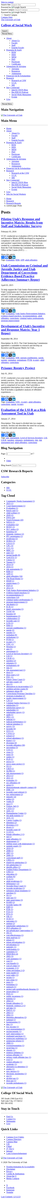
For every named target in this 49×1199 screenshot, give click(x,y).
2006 (9, 855)
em (9, 1076)
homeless (11, 532)
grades (10, 1069)
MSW (13, 57)
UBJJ (10, 769)
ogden (10, 757)
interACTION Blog (19, 90)
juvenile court (13, 830)
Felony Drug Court (15, 679)
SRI (13, 85)
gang (9, 754)
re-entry (36, 360)
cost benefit (12, 963)
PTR (9, 909)
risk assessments (14, 569)
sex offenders (13, 783)
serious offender (14, 1055)
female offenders (14, 1003)
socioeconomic (13, 1031)
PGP (9, 759)
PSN (9, 994)
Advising (15, 69)
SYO (9, 731)
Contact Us (11, 1119)
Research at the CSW (20, 173)
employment (12, 583)
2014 (9, 564)
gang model (12, 973)
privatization (12, 945)
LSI (45, 438)
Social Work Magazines (21, 94)
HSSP (10, 581)
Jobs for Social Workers (16, 194)
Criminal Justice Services (18, 703)
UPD (9, 872)
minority (11, 797)
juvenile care (13, 621)
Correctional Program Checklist (20, 693)
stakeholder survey (15, 712)
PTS (9, 914)
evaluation (10, 260)
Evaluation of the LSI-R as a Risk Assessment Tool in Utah (23, 411)
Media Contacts (12, 1178)
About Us (15, 40)
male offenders (13, 839)
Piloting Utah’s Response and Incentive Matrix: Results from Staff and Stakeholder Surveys (22, 222)
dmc (9, 1024)
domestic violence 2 (15, 1006)
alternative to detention (17, 1067)
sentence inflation (15, 1052)
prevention (12, 747)
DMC (10, 790)
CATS (10, 808)
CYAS (10, 733)
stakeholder (12, 710)
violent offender (14, 1062)
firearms (11, 647)
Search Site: (6, 5)
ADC (10, 811)
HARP (10, 902)
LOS (9, 623)
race (9, 804)
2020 (9, 515)
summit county (13, 846)
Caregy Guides (14, 820)
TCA (9, 879)
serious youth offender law (18, 1057)
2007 (9, 853)
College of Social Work (16, 25)
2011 (9, 778)
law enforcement (14, 794)
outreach (11, 987)
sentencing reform (15, 1041)
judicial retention (14, 724)
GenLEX (11, 557)
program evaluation (15, 696)
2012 (9, 588)
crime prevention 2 (15, 970)
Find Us (9, 1116)
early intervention (15, 1034)
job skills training (14, 815)
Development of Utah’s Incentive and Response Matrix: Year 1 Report (23, 329)
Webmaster (10, 1121)
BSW (13, 52)
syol (9, 1059)
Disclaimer (10, 1169)
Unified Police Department (18, 869)
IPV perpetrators (14, 536)
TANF (10, 611)
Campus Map (11, 1142)
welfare (10, 876)
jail (9, 837)
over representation (15, 1029)
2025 (9, 503)
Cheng (10, 560)
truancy (10, 740)
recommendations (29, 316)
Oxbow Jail (12, 806)
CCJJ (10, 832)
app (7, 438)
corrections (14, 318)
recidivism (12, 539)
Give (8, 99)
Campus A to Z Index (15, 1137)
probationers (29, 440)
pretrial (10, 923)
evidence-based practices (11, 316)
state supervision (14, 900)
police (10, 799)
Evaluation (12, 508)
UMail (9, 1146)
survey (10, 726)
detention (11, 822)
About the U (11, 1176)
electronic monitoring (16, 1074)
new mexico (12, 1071)
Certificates (16, 64)
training (10, 998)
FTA (9, 912)
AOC (10, 818)
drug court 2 (12, 675)
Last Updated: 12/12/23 (11, 1197)
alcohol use (12, 1078)
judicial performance (16, 722)
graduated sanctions (15, 1036)
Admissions (16, 73)
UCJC (14, 83)
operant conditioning (28, 358)
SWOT (10, 1010)
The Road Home (14, 578)
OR (9, 916)
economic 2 (12, 968)
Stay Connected (12, 87)
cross (9, 752)
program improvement (10, 320)
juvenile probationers (16, 1083)
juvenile (11, 729)
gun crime (11, 980)
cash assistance (13, 959)
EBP (9, 907)
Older (8, 461)
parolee (4, 360)
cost (9, 961)
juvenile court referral (16, 792)
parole (40, 358)
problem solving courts (17, 689)
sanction (11, 893)
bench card (12, 510)
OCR (10, 919)
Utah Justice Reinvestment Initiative (30, 313)
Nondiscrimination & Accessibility (20, 1167)
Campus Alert (6, 17)
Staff (13, 45)
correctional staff (14, 858)
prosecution (12, 991)
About (8, 38)
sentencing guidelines (16, 1038)
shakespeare (12, 841)
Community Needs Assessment (20, 501)
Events (14, 97)
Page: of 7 (17, 454)
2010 (9, 848)
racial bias (11, 1048)
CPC (9, 546)
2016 (9, 567)
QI (8, 766)
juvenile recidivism (15, 888)
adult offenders (31, 260)
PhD (13, 59)
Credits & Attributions (15, 1174)
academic (11, 1064)
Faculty (14, 43)
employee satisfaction (16, 862)
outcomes (11, 921)
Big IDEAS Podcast (19, 92)
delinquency (12, 883)
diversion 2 (12, 825)
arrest (10, 785)
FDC (9, 677)
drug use (11, 1081)
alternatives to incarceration (19, 686)
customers (11, 952)
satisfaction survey (15, 708)
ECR (9, 607)
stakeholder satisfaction (17, 926)
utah (10, 553)
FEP (9, 586)
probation (12, 360)
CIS (8, 1144)
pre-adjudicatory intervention (19, 930)
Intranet (9, 1151)
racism (10, 977)
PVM (29, 360)
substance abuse (14, 691)
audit (9, 715)
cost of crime (13, 966)
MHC (10, 550)
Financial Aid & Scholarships (18, 76)
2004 (9, 1001)
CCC (9, 548)
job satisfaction (13, 865)
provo (10, 761)
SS (8, 895)
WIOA (10, 522)
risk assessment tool (15, 670)
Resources (15, 71)
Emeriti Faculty (17, 48)
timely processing (15, 609)
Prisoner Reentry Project (18, 368)
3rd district (12, 604)
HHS (13, 55)
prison (10, 940)
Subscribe (5, 477)
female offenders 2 (15, 834)
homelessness (13, 616)
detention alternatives (16, 1017)
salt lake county (14, 682)
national (11, 1020)
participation (12, 949)
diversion (11, 743)
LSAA (10, 543)
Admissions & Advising (16, 66)
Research (10, 78)
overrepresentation (15, 1045)
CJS (9, 700)
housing (11, 614)
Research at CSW (18, 80)
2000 (9, 1043)
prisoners (19, 440)
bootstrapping (13, 1022)
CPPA (10, 860)
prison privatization (15, 942)
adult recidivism (14, 881)
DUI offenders (13, 928)
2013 (9, 776)
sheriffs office (13, 867)
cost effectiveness (15, 935)
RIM (17, 260)
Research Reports (13, 203)
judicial (10, 719)
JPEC (10, 717)
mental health (13, 555)
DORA (10, 541)
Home (8, 128)
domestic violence (15, 534)
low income (12, 1027)
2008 (9, 851)
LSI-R (3, 440)
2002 (9, 1015)
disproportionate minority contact (21, 787)
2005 (9, 956)
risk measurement (15, 773)
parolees (10, 440)
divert (10, 827)
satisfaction (12, 705)
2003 (9, 1013)
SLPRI (10, 771)
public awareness (14, 996)
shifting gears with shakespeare (20, 844)
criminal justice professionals (32, 318)
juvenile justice (13, 905)
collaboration (13, 618)
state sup (11, 898)
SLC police (12, 529)
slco (9, 684)
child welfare (13, 513)
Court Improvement (15, 506)
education (11, 874)
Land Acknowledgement (16, 1153)
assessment (14, 438)
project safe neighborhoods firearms (22, 989)
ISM (17, 358)
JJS (9, 933)
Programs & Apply (14, 50)
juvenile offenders (15, 745)
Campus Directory (13, 1139)
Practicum (15, 62)
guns (9, 982)
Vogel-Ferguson (14, 520)
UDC (18, 402)
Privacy (9, 1171)
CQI (9, 750)
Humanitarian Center (16, 813)
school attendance (15, 738)
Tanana (10, 562)
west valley (12, 975)
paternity (11, 947)
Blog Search (6, 465)
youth (10, 801)
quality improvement (16, 698)
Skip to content (7, 2)
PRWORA (12, 954)
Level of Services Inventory (31, 438)
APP (22, 260)
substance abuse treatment (18, 891)
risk (36, 440)
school (10, 736)
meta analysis (13, 937)
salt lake (11, 1008)
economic (11, 780)
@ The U (10, 1149)
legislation (12, 984)
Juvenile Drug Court (16, 886)
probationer (21, 360)
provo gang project (15, 764)
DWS (10, 517)
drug (9, 672)
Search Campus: (8, 10)
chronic (10, 1050)
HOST (10, 527)
